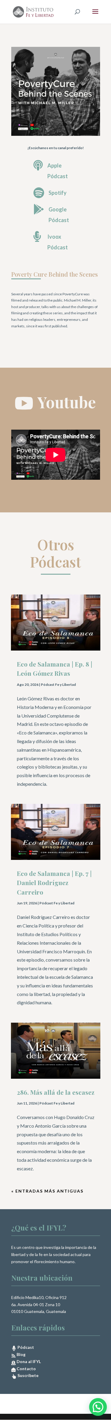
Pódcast (25, 1347)
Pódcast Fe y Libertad (58, 684)
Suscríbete (27, 1375)
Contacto (26, 1368)
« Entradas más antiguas (47, 1190)
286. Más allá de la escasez (55, 1092)
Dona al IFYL (28, 1361)
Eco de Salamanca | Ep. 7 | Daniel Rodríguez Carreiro (54, 882)
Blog (20, 1354)
